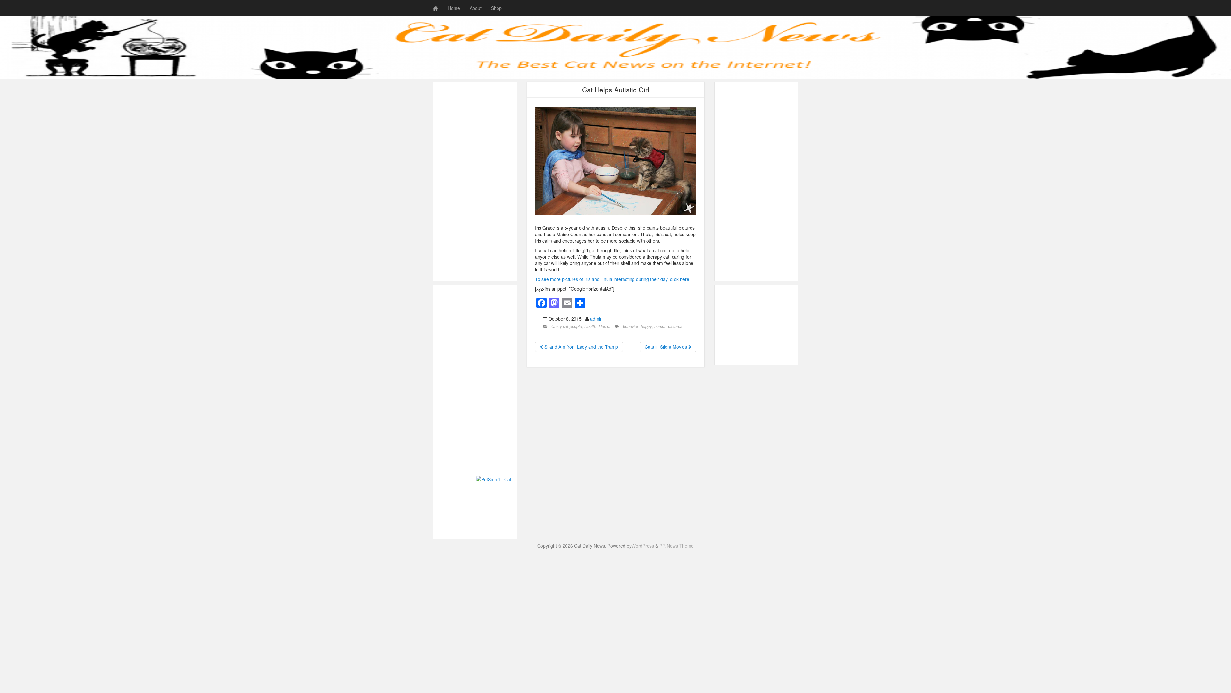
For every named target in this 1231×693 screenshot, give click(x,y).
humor (660, 326)
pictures (675, 326)
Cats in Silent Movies (666, 347)
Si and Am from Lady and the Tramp (580, 347)
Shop (496, 8)
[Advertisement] (475, 181)
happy (646, 326)
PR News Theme (676, 546)
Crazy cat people (566, 326)
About (476, 8)
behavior (630, 326)
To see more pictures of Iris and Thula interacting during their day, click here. (613, 279)
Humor (605, 326)
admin (596, 318)
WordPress (643, 546)
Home (454, 8)
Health (590, 326)
